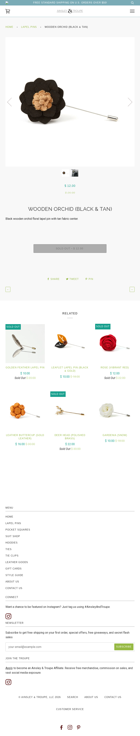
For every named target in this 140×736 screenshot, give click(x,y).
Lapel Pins (29, 27)
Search (72, 697)
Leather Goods (16, 562)
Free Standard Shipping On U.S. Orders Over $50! (70, 2)
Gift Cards (13, 568)
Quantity (70, 227)
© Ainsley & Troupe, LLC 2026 (40, 697)
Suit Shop (12, 536)
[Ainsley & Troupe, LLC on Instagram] (70, 728)
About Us (12, 581)
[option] (70, 102)
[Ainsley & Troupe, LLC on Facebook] (61, 728)
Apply (9, 668)
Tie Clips (12, 555)
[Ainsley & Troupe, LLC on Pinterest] (78, 728)
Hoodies (11, 542)
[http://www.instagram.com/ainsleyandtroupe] (8, 616)
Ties (8, 549)
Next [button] (128, 101)
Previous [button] (11, 101)
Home (9, 27)
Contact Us (13, 588)
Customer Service (70, 709)
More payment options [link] (70, 269)
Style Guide (14, 575)
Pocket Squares (17, 529)
